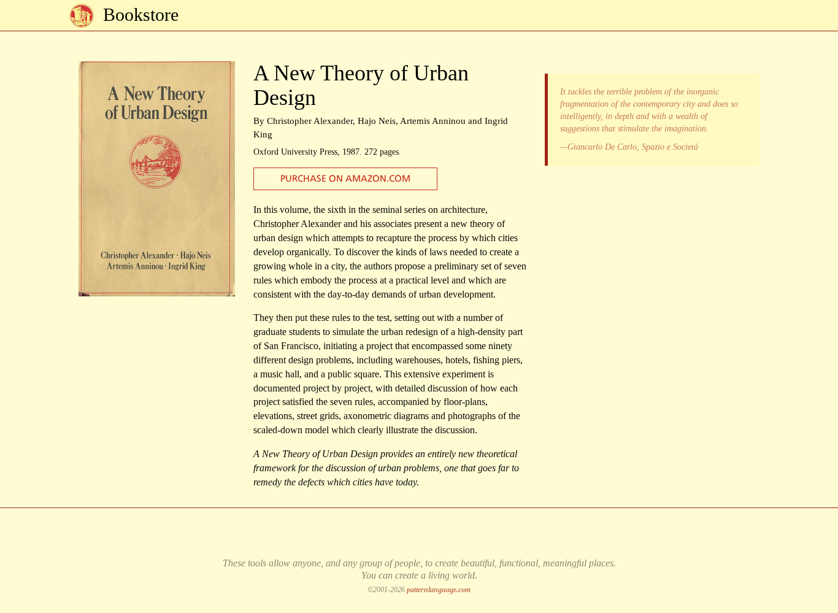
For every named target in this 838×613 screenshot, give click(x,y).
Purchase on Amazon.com (345, 179)
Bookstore (141, 14)
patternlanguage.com (439, 589)
